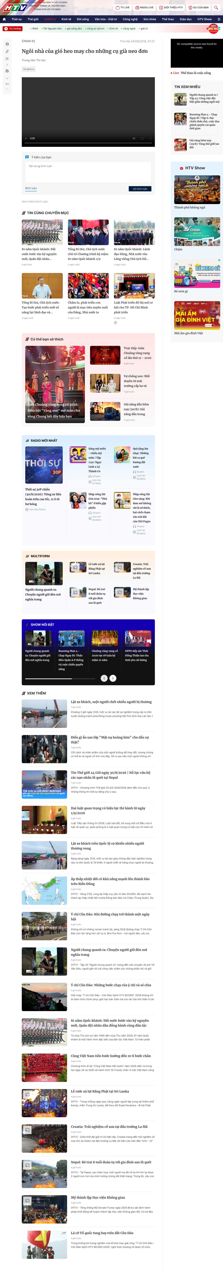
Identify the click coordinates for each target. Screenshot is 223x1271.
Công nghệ (130, 19)
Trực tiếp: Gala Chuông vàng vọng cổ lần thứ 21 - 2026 (137, 353)
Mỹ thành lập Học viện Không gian (141, 594)
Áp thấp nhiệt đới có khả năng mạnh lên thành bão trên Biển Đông (110, 881)
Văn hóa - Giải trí (106, 19)
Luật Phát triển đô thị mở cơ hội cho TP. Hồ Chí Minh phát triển (133, 307)
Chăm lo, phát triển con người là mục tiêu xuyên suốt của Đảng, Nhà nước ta (88, 307)
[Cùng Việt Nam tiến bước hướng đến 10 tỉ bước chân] (44, 1068)
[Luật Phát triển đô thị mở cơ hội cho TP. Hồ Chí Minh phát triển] (134, 286)
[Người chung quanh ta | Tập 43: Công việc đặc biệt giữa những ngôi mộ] (180, 99)
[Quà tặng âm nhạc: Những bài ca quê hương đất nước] (122, 454)
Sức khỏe (149, 19)
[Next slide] (112, 678)
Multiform (40, 556)
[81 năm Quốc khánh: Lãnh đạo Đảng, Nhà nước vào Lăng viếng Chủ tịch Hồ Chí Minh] (134, 232)
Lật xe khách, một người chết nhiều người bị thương (111, 702)
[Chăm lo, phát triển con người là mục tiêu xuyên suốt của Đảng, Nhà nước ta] (88, 286)
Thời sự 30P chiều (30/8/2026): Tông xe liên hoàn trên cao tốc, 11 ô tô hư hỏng (43, 497)
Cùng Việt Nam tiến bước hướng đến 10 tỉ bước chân (111, 1056)
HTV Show (205, 19)
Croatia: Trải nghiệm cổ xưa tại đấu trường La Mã (142, 571)
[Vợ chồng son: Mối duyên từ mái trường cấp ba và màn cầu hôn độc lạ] (105, 383)
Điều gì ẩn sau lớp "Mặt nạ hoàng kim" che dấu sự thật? (110, 739)
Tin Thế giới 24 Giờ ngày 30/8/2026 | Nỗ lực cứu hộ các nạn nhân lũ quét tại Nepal (110, 775)
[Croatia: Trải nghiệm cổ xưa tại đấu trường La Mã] (122, 567)
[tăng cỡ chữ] (7, 78)
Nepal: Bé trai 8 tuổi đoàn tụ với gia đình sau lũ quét (97, 596)
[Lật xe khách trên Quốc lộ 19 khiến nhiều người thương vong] (44, 855)
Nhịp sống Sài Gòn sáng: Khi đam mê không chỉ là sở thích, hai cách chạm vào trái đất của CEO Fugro (142, 508)
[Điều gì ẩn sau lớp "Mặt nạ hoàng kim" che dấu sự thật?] (44, 749)
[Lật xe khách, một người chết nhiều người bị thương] (44, 714)
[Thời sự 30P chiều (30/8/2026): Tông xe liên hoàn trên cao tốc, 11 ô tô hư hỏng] (44, 465)
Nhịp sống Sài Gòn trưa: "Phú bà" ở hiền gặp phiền (98, 501)
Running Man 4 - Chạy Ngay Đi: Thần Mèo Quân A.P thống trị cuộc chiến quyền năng (71, 660)
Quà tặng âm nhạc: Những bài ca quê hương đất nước (141, 457)
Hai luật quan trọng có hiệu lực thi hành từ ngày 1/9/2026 (108, 810)
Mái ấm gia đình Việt (188, 333)
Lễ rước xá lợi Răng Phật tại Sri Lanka (97, 569)
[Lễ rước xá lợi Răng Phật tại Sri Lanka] (78, 567)
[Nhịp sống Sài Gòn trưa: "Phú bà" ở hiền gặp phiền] (78, 500)
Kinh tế (66, 19)
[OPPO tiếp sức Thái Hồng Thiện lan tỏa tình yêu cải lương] (138, 638)
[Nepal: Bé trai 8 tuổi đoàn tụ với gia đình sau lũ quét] (78, 592)
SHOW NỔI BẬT (42, 625)
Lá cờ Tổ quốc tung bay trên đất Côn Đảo (102, 1233)
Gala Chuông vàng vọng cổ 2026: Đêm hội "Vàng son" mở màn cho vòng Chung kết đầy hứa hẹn (54, 410)
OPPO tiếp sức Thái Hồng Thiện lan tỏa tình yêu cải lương (137, 655)
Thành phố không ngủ (189, 207)
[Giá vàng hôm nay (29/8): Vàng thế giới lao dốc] (180, 145)
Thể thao (168, 19)
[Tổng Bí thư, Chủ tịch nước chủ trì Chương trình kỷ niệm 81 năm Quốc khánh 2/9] (88, 232)
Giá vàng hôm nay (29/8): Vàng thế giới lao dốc (204, 144)
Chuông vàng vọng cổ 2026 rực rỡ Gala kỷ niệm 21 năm (105, 655)
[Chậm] (197, 231)
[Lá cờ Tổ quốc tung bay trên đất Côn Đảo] (44, 1245)
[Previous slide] (104, 678)
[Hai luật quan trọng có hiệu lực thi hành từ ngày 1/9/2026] (44, 820)
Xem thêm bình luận (35, 201)
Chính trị (50, 19)
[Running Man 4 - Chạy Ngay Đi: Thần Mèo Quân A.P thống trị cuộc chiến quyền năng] (72, 638)
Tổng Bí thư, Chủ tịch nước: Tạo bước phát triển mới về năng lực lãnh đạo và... (41, 307)
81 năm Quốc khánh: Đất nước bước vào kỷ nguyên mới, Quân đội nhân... (39, 254)
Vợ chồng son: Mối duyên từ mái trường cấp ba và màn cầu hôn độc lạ (137, 382)
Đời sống (83, 19)
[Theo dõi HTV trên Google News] (29, 69)
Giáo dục (186, 19)
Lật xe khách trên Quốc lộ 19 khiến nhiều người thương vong (107, 845)
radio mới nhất (44, 441)
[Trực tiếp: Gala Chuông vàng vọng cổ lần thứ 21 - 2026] (105, 355)
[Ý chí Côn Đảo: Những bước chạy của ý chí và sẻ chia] (44, 997)
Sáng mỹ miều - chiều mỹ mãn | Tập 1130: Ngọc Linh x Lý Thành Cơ (97, 460)
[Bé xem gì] (197, 273)
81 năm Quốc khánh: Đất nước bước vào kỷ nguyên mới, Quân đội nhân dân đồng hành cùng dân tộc (110, 1023)
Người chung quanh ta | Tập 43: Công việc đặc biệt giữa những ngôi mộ (205, 98)
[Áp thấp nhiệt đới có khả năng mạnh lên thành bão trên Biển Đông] (44, 891)
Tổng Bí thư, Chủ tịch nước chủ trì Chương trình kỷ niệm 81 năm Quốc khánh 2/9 (88, 254)
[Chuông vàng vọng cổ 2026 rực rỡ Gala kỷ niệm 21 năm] (105, 638)
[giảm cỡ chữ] (7, 89)
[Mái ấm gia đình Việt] (197, 315)
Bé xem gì (181, 291)
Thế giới (33, 19)
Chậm (178, 249)
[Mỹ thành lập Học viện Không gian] (122, 592)
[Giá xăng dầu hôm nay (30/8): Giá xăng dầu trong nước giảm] (105, 411)
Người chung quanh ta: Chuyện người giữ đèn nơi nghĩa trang (43, 594)
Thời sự (17, 19)
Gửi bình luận (140, 188)
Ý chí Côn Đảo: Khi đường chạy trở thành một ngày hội (110, 916)
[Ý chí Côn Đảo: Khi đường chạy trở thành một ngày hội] (44, 926)
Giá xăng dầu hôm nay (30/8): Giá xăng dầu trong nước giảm (136, 410)
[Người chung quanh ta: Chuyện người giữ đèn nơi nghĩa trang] (44, 573)
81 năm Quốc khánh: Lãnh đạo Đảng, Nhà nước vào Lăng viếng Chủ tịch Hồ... (132, 254)
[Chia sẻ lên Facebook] (7, 44)
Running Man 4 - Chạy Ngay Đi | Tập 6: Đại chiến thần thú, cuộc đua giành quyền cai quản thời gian (204, 121)
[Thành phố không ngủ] (197, 189)
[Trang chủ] (4, 19)
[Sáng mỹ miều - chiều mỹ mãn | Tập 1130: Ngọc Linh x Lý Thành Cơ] (78, 454)
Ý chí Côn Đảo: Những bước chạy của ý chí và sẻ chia (111, 985)
